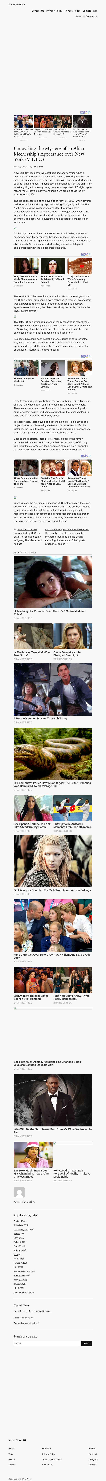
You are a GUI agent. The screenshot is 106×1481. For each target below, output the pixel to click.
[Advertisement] (53, 42)
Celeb (16, 1242)
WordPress (26, 1479)
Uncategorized (20, 1292)
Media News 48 (16, 4)
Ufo (15, 1288)
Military (17, 1250)
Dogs (16, 1246)
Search (87, 1343)
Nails (16, 1259)
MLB (16, 1254)
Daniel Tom (38, 166)
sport (16, 1280)
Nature (17, 1263)
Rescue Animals (21, 1271)
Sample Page (90, 10)
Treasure (18, 1284)
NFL (16, 1267)
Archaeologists (20, 1229)
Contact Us (37, 10)
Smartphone (19, 1275)
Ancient (17, 1221)
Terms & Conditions (87, 16)
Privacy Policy (54, 10)
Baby (16, 1238)
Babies (17, 1233)
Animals (17, 1225)
